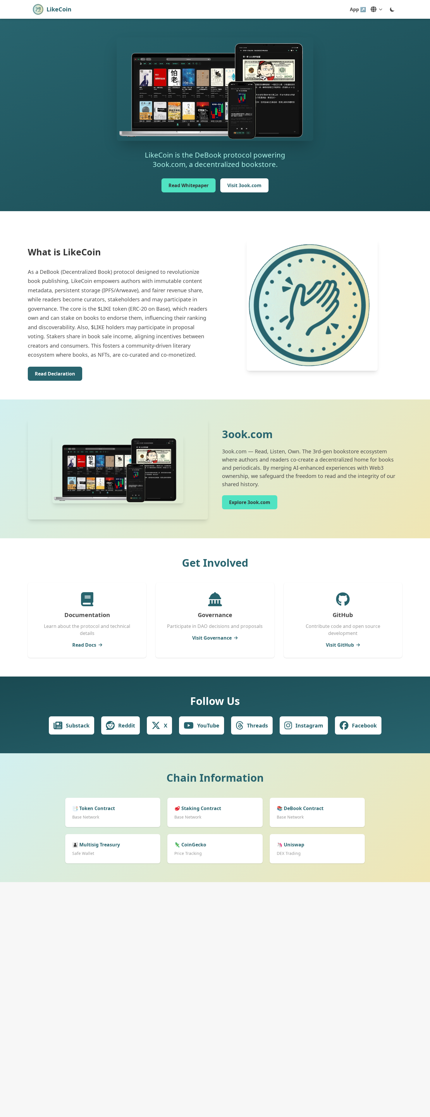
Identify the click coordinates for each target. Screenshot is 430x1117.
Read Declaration (55, 373)
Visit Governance (212, 638)
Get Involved (215, 563)
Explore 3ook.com (249, 502)
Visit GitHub (340, 645)
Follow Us (215, 701)
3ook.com (247, 434)
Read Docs (84, 645)
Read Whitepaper (188, 185)
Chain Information (215, 778)
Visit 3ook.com (244, 185)
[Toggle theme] (392, 9)
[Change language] (376, 9)
